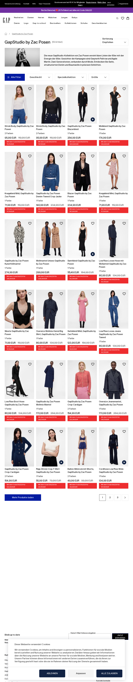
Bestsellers (55, 23)
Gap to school (39, 23)
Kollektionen (70, 23)
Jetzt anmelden (120, 636)
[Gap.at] (6, 20)
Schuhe (84, 23)
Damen (31, 17)
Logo (26, 23)
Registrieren (91, 2)
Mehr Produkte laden (23, 497)
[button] (125, 497)
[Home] (6, 34)
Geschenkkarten (99, 23)
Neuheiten (18, 17)
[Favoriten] (122, 18)
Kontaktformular (103, 680)
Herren (41, 17)
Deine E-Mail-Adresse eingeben (83, 633)
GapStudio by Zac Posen (22, 34)
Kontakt (26, 4)
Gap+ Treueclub (44, 4)
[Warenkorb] (127, 18)
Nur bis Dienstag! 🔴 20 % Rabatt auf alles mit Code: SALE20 (66, 10)
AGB (6, 675)
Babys (75, 17)
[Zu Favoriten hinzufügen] (30, 89)
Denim (17, 23)
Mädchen (52, 17)
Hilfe (34, 4)
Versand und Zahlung (12, 4)
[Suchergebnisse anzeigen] (117, 18)
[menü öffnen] (24, 17)
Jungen (64, 17)
